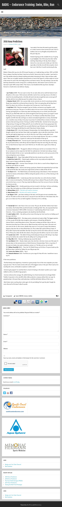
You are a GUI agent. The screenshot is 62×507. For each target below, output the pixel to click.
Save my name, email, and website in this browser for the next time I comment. (24, 358)
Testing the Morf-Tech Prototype (13, 484)
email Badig (16, 382)
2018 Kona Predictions (11, 479)
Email (5, 341)
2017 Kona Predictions (11, 482)
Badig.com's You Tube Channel (13, 464)
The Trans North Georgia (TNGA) (14, 480)
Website (5, 348)
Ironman (26, 296)
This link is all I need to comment (29, 190)
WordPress (29, 505)
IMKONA (21, 296)
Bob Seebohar (8, 466)
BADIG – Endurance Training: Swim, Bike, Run (28, 5)
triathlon (30, 296)
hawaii (17, 296)
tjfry (20, 44)
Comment (6, 315)
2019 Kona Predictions (11, 477)
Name (5, 334)
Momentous (38, 505)
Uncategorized (8, 296)
